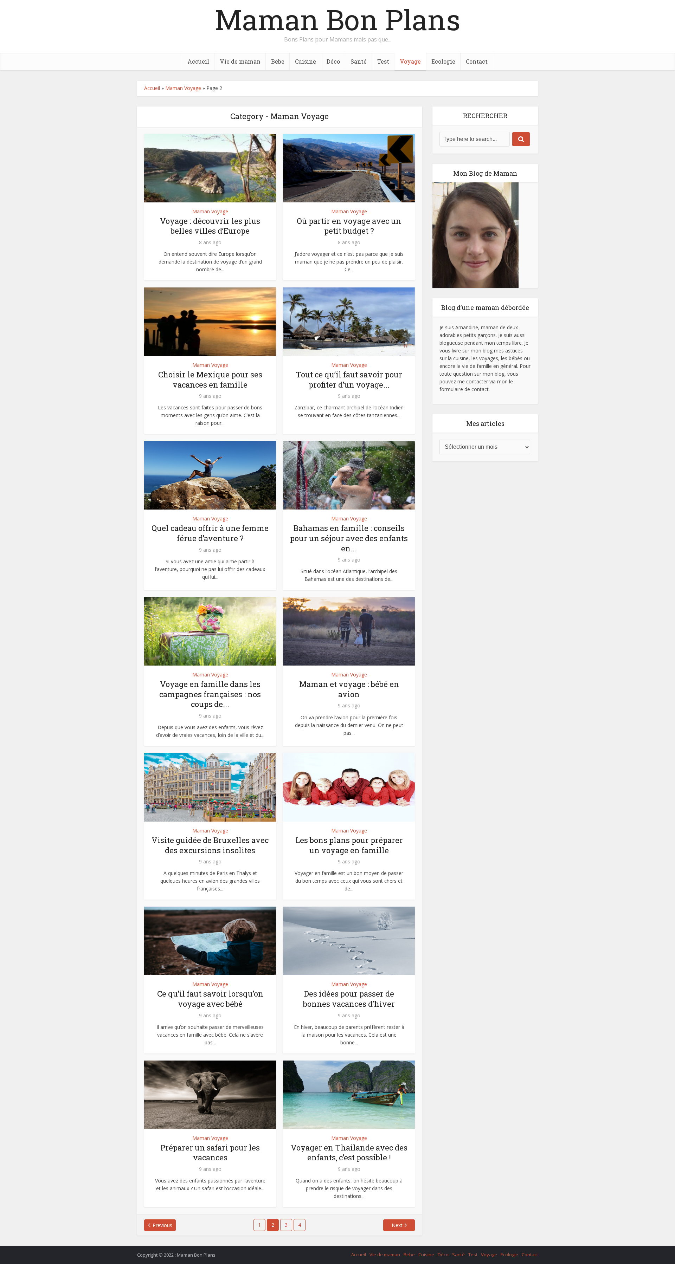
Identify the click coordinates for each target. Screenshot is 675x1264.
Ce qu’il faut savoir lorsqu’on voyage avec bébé (210, 998)
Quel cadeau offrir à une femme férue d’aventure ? (210, 533)
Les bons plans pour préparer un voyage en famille (349, 845)
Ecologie (443, 61)
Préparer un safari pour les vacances (210, 1152)
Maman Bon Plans (337, 19)
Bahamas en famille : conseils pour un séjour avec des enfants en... (349, 538)
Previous (162, 1225)
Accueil (198, 61)
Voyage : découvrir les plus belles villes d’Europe (210, 226)
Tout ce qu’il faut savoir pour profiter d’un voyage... (349, 379)
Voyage (410, 61)
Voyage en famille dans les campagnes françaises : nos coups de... (210, 694)
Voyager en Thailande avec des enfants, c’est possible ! (349, 1152)
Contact (477, 61)
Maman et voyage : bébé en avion (349, 689)
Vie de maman (240, 61)
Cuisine (305, 61)
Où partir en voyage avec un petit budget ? (349, 226)
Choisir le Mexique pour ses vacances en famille (210, 379)
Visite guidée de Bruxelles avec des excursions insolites (210, 845)
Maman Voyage (183, 88)
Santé (359, 61)
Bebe (277, 61)
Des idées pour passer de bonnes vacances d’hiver (349, 998)
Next (397, 1225)
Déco (333, 61)
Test (383, 61)
